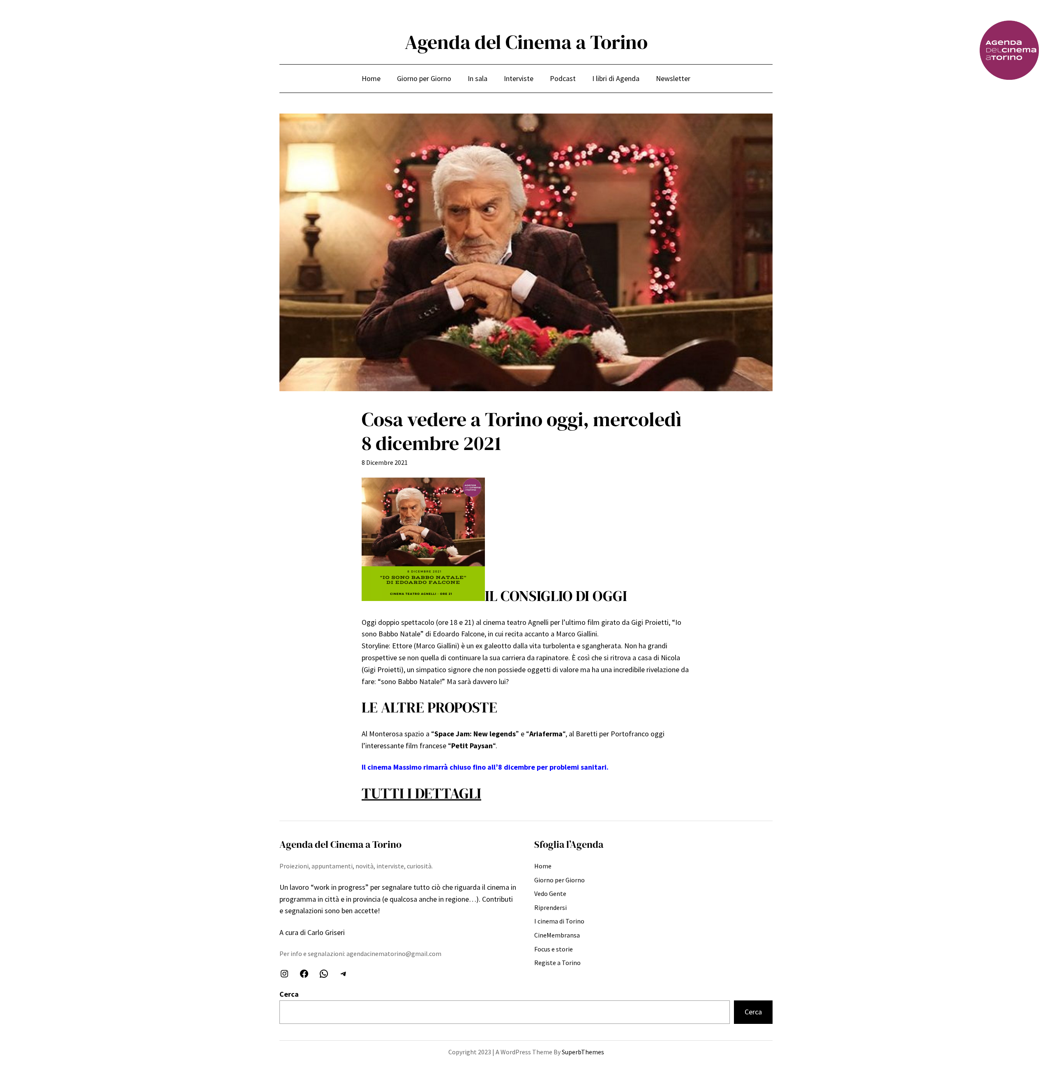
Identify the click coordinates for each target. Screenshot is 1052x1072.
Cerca (289, 994)
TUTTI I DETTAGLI (421, 793)
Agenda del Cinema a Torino (526, 42)
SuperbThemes (583, 1052)
